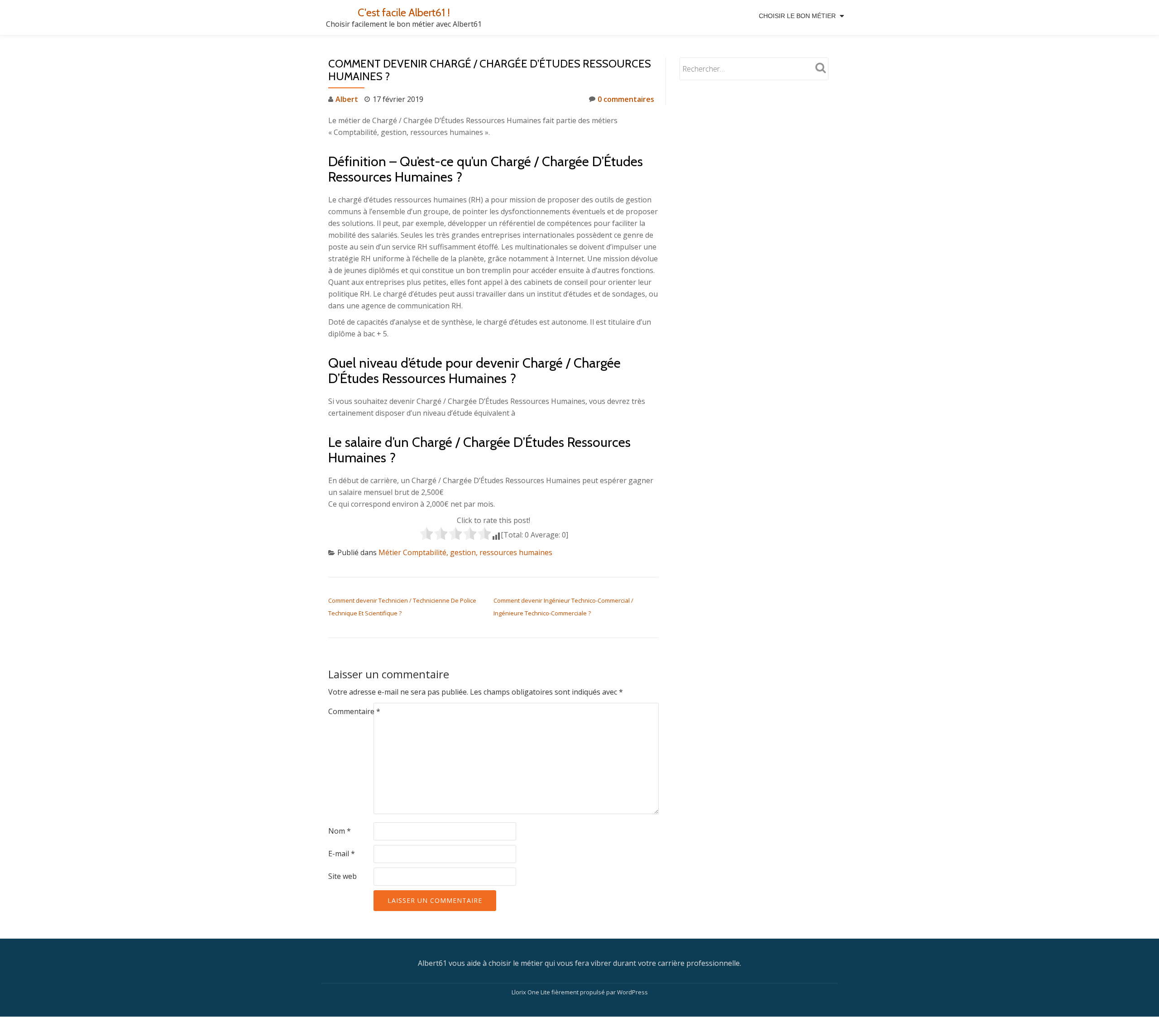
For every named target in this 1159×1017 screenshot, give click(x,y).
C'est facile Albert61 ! (404, 12)
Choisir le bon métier (797, 15)
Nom (339, 831)
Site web (342, 876)
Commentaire (354, 711)
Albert (346, 99)
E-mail (341, 854)
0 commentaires (626, 99)
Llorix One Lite (531, 992)
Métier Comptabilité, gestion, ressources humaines (465, 552)
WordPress (632, 992)
